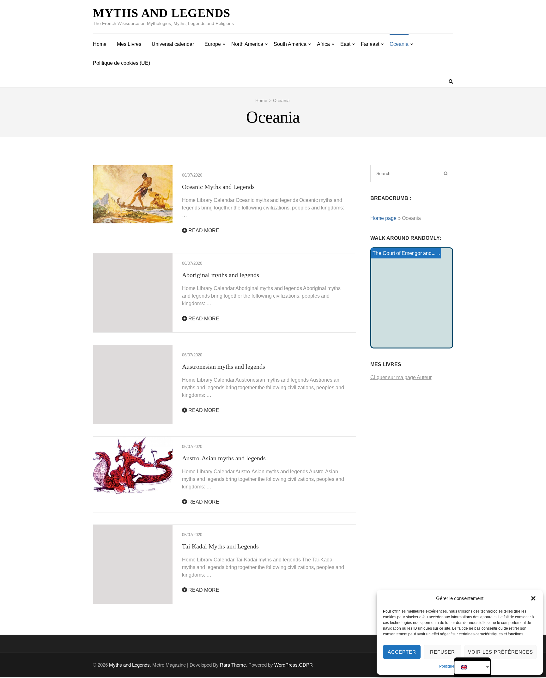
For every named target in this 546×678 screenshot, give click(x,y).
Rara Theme (233, 665)
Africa (323, 44)
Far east (370, 44)
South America (290, 44)
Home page (383, 218)
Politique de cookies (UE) (121, 63)
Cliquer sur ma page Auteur (401, 377)
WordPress (286, 665)
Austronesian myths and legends (223, 366)
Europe (212, 44)
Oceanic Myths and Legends (218, 186)
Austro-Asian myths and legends (224, 458)
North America (247, 44)
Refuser (442, 652)
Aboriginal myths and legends (220, 274)
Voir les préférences (500, 652)
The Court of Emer (393, 253)
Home (99, 44)
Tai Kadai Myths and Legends (220, 546)
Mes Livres (129, 44)
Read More (203, 230)
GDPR (306, 665)
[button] (533, 598)
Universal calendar (173, 44)
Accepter (402, 652)
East (345, 44)
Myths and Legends (161, 13)
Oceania (399, 44)
